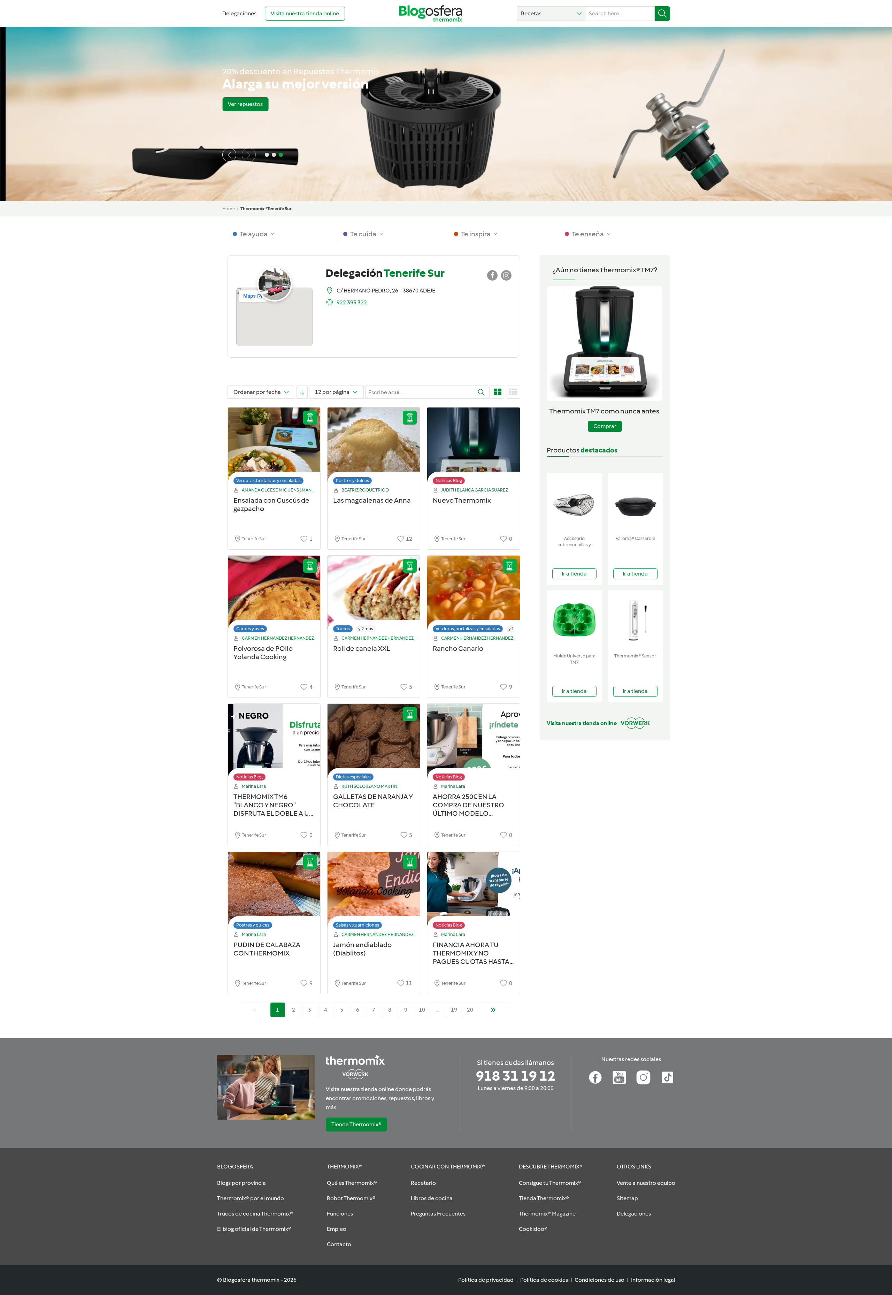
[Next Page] (493, 1010)
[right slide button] (249, 155)
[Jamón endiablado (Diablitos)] (374, 892)
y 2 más (365, 628)
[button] (551, 13)
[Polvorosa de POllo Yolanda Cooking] (274, 596)
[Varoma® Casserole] (635, 503)
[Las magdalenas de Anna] (374, 447)
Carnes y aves (250, 628)
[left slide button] (229, 155)
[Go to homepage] (430, 13)
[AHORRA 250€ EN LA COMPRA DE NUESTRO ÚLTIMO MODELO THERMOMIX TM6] (473, 744)
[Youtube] (619, 1077)
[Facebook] (595, 1077)
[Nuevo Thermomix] (473, 447)
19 (454, 1009)
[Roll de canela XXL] (374, 596)
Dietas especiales (353, 776)
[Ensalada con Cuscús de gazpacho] (274, 447)
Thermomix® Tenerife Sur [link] (266, 208)
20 (470, 1009)
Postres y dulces (352, 480)
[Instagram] (643, 1077)
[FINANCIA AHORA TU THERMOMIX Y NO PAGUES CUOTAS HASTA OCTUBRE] (473, 892)
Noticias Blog (449, 480)
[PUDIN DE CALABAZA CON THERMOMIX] (274, 892)
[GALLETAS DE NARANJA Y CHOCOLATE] (374, 744)
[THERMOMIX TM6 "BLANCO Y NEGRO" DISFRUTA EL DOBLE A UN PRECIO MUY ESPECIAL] (274, 744)
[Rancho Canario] (473, 596)
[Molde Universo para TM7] (574, 620)
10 (422, 1009)
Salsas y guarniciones (357, 925)
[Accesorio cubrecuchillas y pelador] (574, 503)
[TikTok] (667, 1077)
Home (228, 208)
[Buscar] (662, 13)
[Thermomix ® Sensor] (635, 620)
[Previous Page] (254, 1010)
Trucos (343, 628)
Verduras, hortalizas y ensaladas (268, 480)
